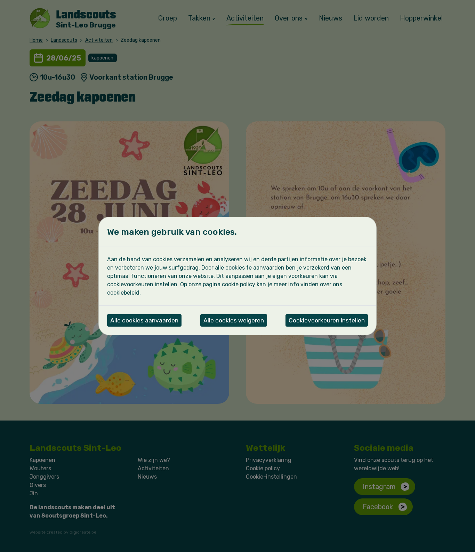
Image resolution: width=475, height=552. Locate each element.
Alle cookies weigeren (233, 320)
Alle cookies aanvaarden (144, 320)
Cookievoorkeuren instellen (327, 320)
